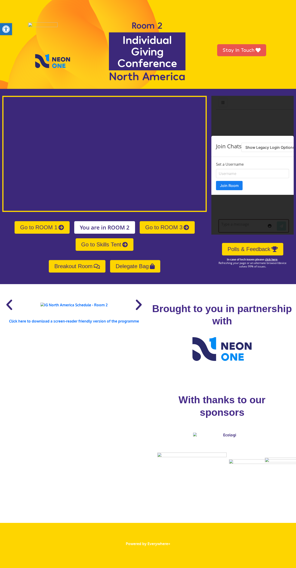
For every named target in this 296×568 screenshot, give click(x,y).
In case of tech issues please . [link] (252, 259)
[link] (6, 29)
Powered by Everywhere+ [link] (148, 543)
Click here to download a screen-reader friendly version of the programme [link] (74, 321)
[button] (9, 305)
